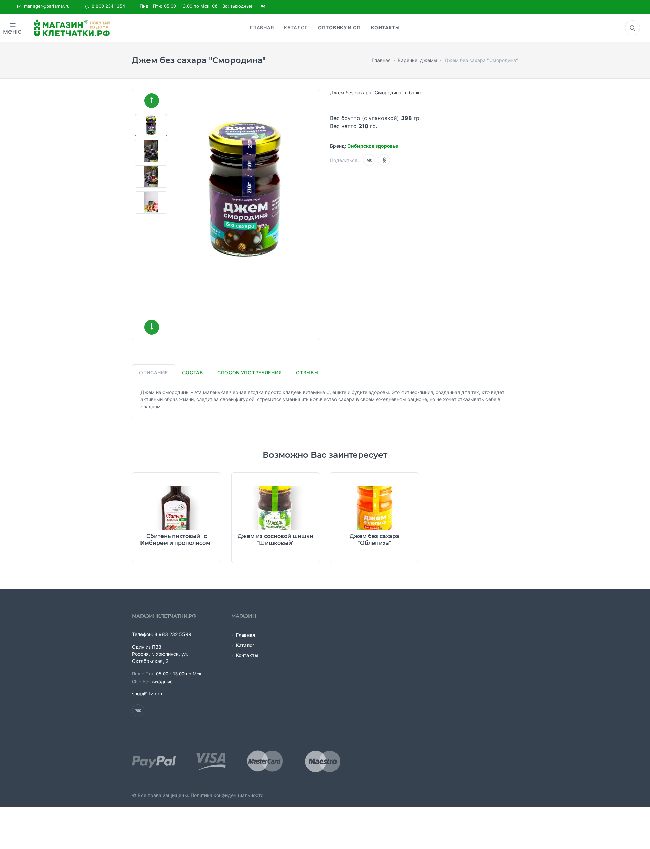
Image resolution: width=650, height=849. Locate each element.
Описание (153, 372)
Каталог (245, 645)
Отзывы (307, 372)
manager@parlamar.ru (45, 6)
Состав (192, 372)
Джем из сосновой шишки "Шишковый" (275, 539)
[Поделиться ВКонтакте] (369, 160)
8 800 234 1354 (107, 6)
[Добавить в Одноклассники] (384, 160)
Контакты (247, 655)
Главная (245, 635)
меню (12, 31)
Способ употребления (249, 372)
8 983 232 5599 (172, 634)
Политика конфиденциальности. (228, 795)
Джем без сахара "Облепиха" (374, 539)
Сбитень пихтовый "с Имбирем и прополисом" (176, 539)
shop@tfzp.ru (147, 693)
